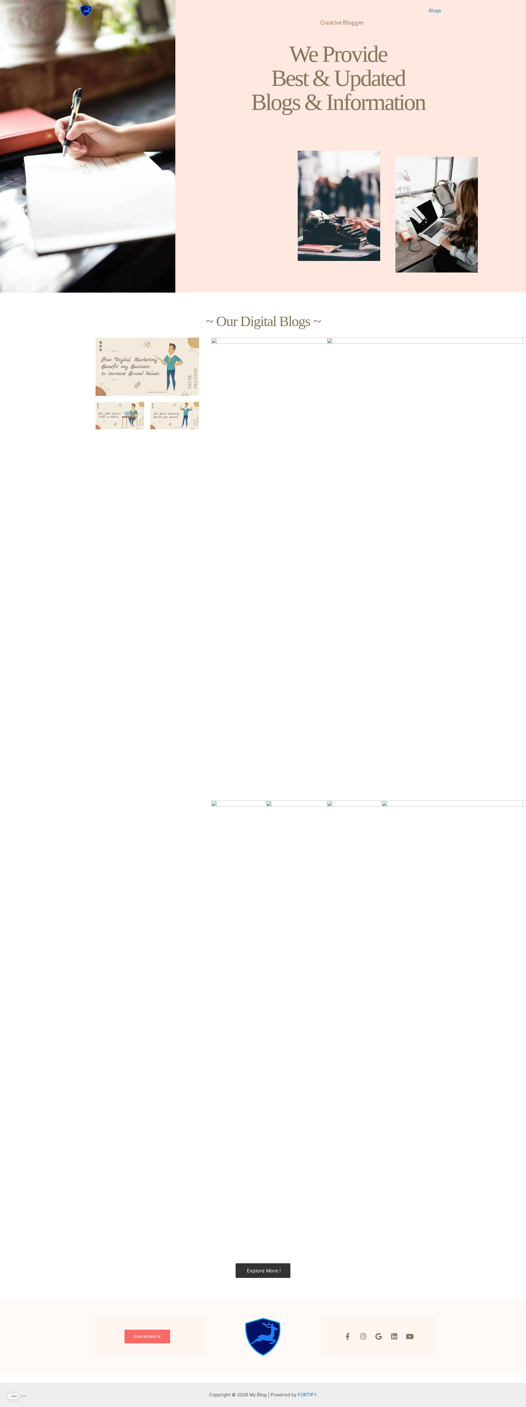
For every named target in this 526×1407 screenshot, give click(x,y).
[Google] (379, 1337)
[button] (147, 1336)
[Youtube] (410, 1337)
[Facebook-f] (348, 1337)
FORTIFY (307, 1395)
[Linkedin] (394, 1337)
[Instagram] (363, 1337)
